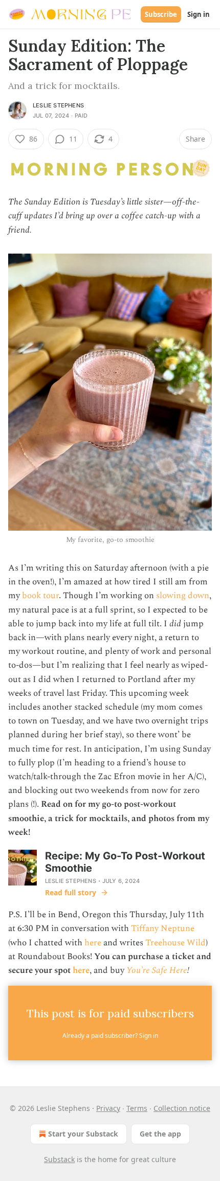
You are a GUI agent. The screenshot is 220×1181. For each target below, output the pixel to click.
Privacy (108, 1108)
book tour (40, 595)
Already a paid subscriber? (110, 1035)
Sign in (198, 14)
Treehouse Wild (175, 942)
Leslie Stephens (58, 105)
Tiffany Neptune (162, 928)
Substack (59, 1159)
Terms (136, 1108)
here (92, 942)
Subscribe (161, 14)
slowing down (182, 595)
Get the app (160, 1134)
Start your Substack (83, 1134)
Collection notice (181, 1108)
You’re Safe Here (156, 970)
